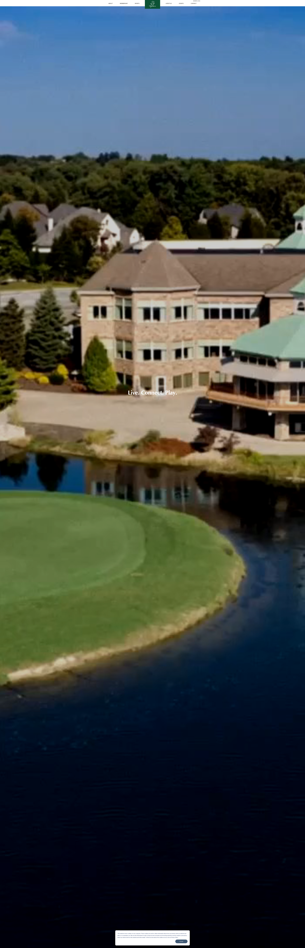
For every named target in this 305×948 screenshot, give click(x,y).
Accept (181, 941)
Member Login (196, 1)
